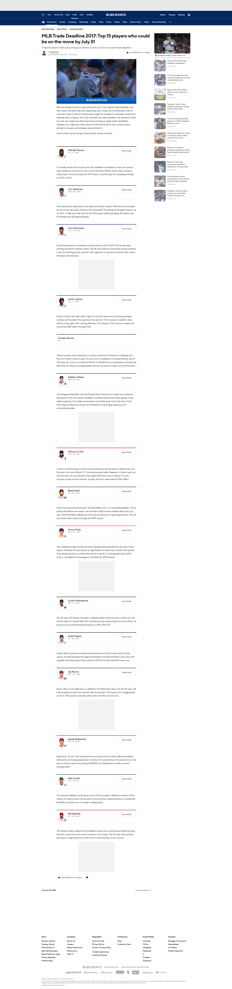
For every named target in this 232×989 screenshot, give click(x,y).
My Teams (172, 947)
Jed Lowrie (74, 778)
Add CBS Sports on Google (140, 52)
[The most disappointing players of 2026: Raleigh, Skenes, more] (160, 123)
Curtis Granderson (78, 600)
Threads (146, 957)
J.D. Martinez (75, 189)
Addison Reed (75, 377)
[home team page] (65, 157)
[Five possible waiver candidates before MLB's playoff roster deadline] (160, 181)
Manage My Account (177, 941)
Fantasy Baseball (76, 29)
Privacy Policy (98, 944)
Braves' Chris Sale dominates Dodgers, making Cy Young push (177, 164)
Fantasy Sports (48, 944)
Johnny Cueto (76, 451)
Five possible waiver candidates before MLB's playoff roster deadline (178, 178)
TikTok (145, 944)
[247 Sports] (73, 972)
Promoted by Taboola (142, 890)
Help (119, 941)
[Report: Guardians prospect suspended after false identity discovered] (160, 152)
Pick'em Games (48, 941)
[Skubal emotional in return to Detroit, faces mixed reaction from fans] (160, 138)
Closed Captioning (100, 952)
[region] (96, 81)
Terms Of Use (98, 941)
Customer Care (124, 944)
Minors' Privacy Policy (101, 947)
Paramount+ (72, 951)
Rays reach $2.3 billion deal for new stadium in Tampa (177, 92)
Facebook (147, 951)
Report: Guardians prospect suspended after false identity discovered (178, 149)
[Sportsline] (90, 972)
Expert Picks (62, 29)
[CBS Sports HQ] (111, 967)
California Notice (99, 955)
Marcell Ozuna (76, 150)
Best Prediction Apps (51, 954)
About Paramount (74, 947)
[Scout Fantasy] (147, 972)
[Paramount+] (106, 972)
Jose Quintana (76, 228)
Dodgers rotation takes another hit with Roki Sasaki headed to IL (177, 193)
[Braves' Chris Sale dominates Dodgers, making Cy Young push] (160, 167)
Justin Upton (75, 299)
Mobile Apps (47, 960)
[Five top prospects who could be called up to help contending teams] (160, 80)
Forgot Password (175, 951)
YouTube (146, 941)
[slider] (96, 96)
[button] (170, 22)
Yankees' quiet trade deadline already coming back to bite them (178, 106)
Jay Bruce (73, 672)
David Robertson (77, 739)
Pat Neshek (74, 814)
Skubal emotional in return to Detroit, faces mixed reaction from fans (178, 135)
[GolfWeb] (161, 972)
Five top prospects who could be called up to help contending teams (178, 77)
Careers (70, 944)
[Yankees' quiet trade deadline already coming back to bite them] (160, 109)
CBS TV (70, 954)
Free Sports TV (48, 947)
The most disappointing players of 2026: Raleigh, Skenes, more (178, 120)
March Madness (48, 957)
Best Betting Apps (50, 951)
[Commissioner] (122, 971)
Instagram (147, 947)
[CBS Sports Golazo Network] (135, 967)
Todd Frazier (74, 636)
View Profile (126, 151)
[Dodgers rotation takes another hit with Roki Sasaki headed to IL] (160, 195)
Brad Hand (74, 491)
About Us (71, 941)
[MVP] (135, 971)
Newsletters (173, 944)
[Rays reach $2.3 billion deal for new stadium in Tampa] (160, 94)
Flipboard (147, 960)
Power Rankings (48, 29)
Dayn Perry (54, 52)
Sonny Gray (74, 529)
